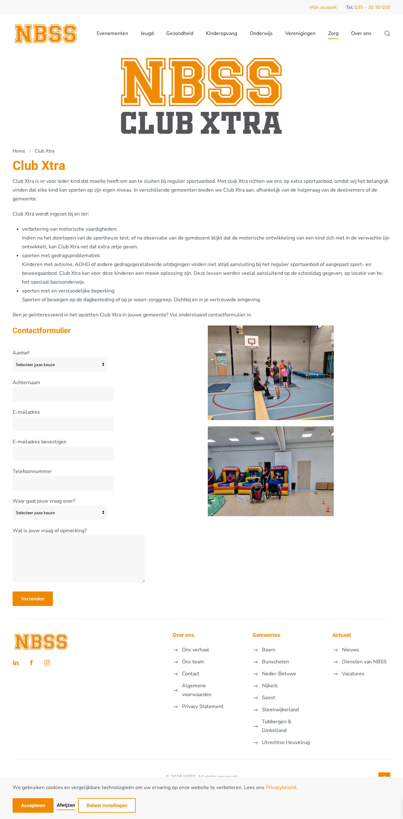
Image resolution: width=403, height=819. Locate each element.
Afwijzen (66, 805)
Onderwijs (261, 33)
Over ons (183, 635)
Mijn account (323, 7)
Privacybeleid (281, 787)
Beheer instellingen (107, 805)
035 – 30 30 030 (372, 7)
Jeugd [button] (147, 33)
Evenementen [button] (112, 33)
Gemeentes (266, 635)
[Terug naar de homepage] (46, 33)
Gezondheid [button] (179, 33)
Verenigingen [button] (300, 33)
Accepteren (33, 805)
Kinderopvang (221, 33)
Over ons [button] (361, 33)
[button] (387, 33)
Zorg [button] (333, 33)
